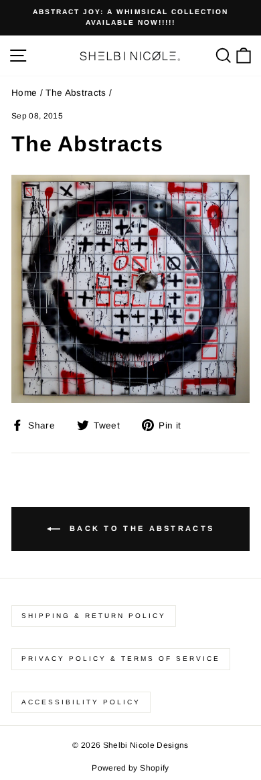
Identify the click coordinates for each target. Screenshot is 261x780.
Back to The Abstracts (140, 528)
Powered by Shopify (130, 768)
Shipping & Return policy (93, 615)
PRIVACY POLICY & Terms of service (120, 658)
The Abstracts (76, 93)
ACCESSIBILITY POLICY (81, 702)
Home (24, 93)
